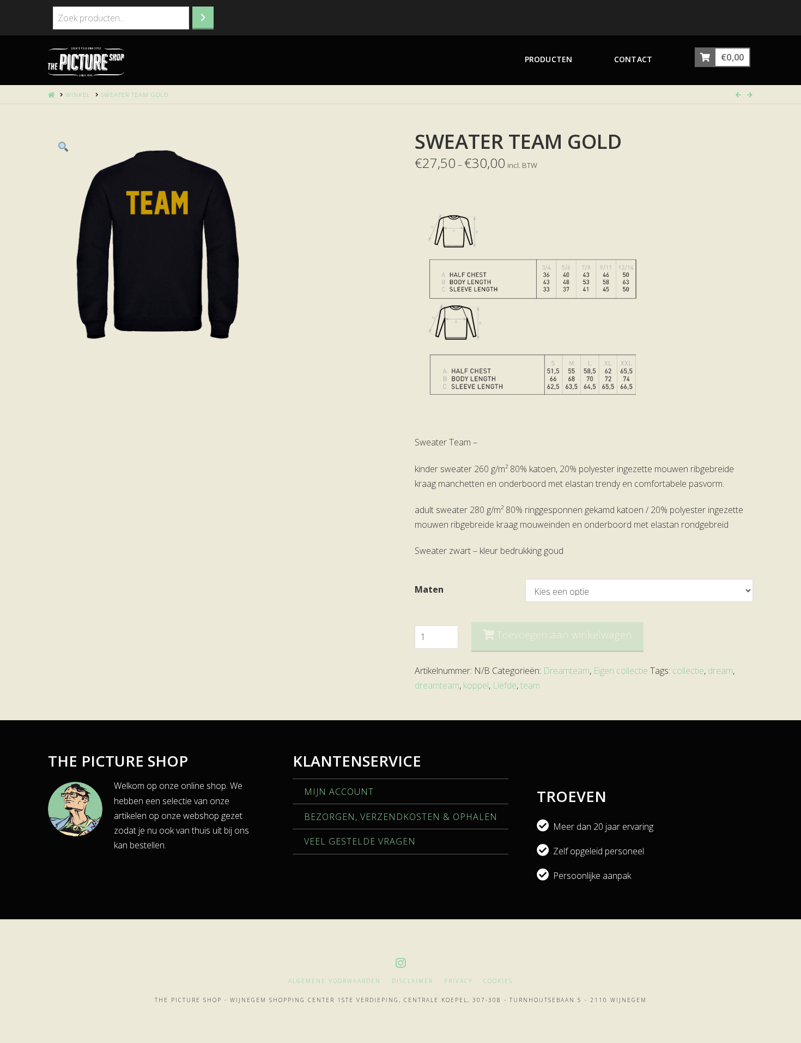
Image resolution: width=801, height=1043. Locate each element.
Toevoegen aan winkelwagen (564, 635)
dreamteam (437, 685)
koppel (476, 685)
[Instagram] (400, 963)
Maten (429, 589)
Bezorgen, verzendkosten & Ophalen (400, 817)
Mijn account (339, 792)
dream (720, 671)
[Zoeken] (203, 18)
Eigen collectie (620, 671)
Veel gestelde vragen (360, 841)
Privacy (458, 981)
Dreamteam (566, 671)
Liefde (505, 685)
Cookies (498, 981)
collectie (688, 671)
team (530, 685)
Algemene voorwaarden (334, 981)
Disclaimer (412, 981)
